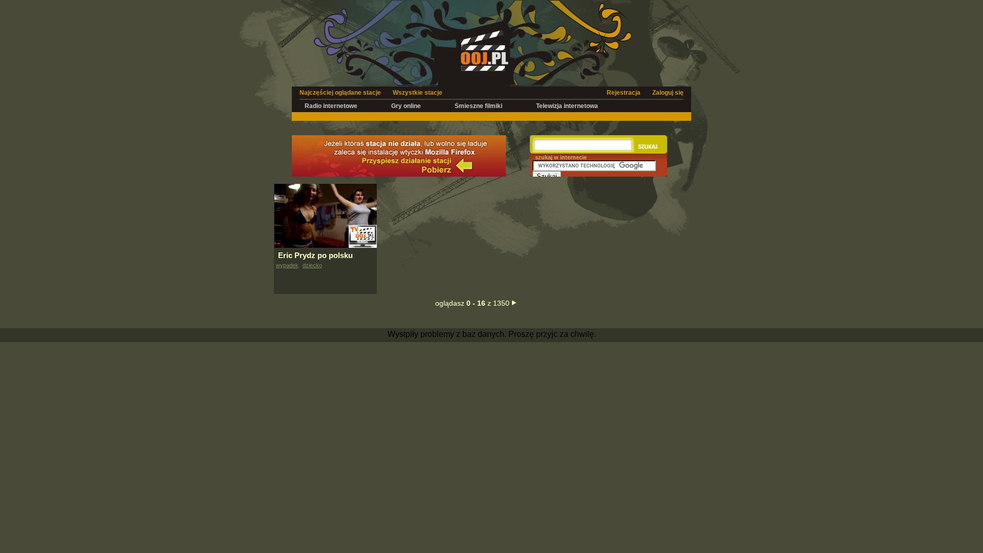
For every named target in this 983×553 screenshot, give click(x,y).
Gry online (406, 106)
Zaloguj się (667, 92)
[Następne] (514, 303)
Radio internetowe (331, 106)
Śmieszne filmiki (478, 106)
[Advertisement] (491, 116)
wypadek (287, 265)
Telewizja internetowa (567, 106)
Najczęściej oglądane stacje (340, 92)
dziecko (312, 265)
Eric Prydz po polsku (315, 255)
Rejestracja (623, 92)
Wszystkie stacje (417, 92)
